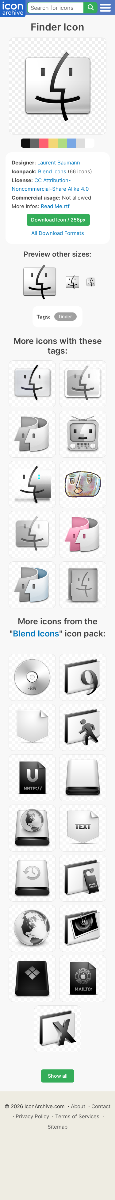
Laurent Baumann (58, 163)
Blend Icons (52, 171)
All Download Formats (57, 233)
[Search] (90, 7)
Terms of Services (77, 1116)
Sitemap (57, 1127)
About (78, 1106)
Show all (57, 1076)
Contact (100, 1106)
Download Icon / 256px (58, 220)
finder (65, 316)
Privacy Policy (32, 1116)
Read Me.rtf (55, 206)
